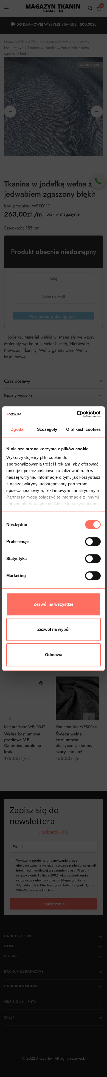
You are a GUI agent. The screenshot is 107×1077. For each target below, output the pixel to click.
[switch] (93, 541)
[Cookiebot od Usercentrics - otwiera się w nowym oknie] (77, 414)
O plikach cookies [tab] (83, 429)
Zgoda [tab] (17, 429)
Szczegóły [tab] (47, 429)
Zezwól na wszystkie (53, 604)
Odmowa (53, 654)
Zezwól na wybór (53, 629)
